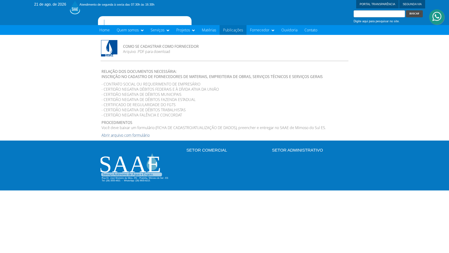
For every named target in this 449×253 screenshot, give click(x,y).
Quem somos (128, 30)
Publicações (233, 30)
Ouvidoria (289, 30)
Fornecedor (260, 30)
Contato (310, 30)
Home (104, 30)
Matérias (209, 30)
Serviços (158, 30)
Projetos (183, 30)
